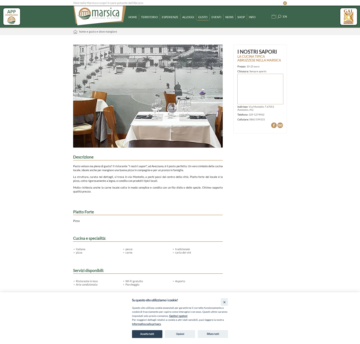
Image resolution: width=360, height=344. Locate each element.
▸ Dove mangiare (107, 31)
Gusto (203, 17)
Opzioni (180, 333)
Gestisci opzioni (178, 315)
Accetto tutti (147, 333)
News (229, 17)
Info (252, 17)
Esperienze (170, 17)
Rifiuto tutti (213, 333)
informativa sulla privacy (146, 323)
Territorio (149, 17)
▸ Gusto (91, 31)
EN (285, 16)
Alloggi (188, 17)
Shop (241, 17)
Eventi (216, 17)
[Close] (224, 302)
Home (132, 17)
